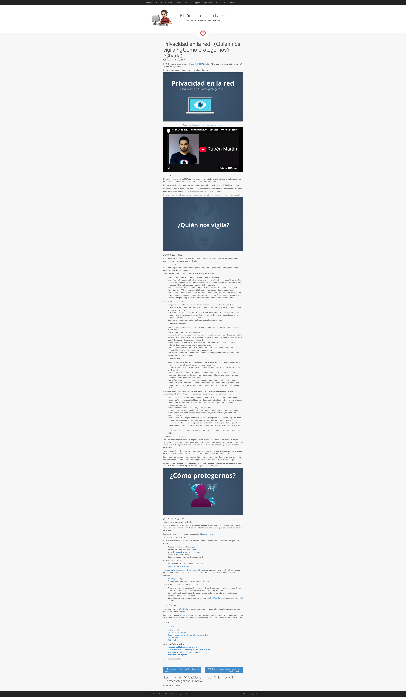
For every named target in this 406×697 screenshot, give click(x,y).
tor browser (181, 566)
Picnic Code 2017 (196, 64)
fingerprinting (179, 552)
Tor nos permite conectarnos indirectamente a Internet (183, 570)
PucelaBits (183, 615)
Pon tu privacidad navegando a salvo (182, 647)
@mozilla (176, 630)
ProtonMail (239, 598)
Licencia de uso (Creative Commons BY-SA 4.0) (157, 694)
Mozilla (183, 609)
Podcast (178, 2)
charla (170, 659)
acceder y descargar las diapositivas (208, 125)
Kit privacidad (208, 2)
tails (187, 566)
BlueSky (168, 2)
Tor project (172, 626)
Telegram (196, 2)
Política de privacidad (180, 694)
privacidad (177, 659)
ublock (195, 547)
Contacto (232, 2)
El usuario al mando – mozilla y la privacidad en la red (189, 649)
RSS (218, 2)
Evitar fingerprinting (175, 578)
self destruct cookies (190, 549)
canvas (196, 552)
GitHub (186, 2)
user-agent (189, 552)
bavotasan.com (258, 694)
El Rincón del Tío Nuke (152, 2)
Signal (191, 595)
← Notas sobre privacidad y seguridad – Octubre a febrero (182, 670)
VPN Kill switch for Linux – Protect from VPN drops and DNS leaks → (224, 670)
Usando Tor (172, 566)
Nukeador (168, 60)
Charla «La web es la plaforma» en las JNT (184, 652)
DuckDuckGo (215, 598)
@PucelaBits (181, 632)
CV (224, 2)
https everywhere (206, 534)
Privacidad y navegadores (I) (179, 654)
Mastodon (191, 694)
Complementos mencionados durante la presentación (188, 635)
